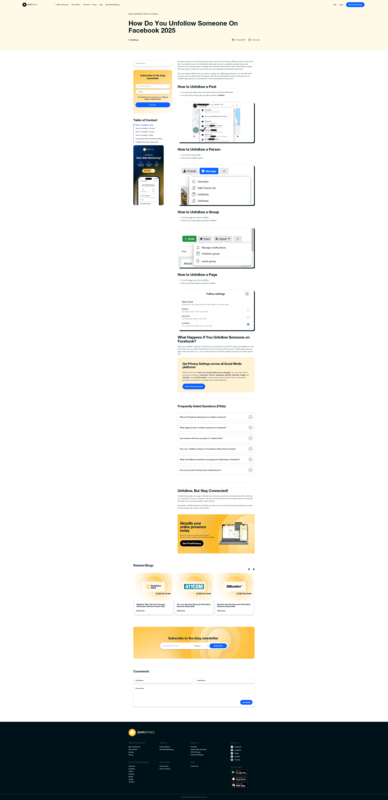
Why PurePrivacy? (63, 4)
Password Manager (197, 755)
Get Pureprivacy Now (194, 386)
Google (131, 779)
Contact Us (194, 766)
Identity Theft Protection (199, 749)
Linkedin (237, 756)
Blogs (130, 14)
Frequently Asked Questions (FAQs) (149, 139)
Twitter (131, 771)
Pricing (94, 4)
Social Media (138, 14)
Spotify (131, 776)
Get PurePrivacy (355, 5)
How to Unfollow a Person (145, 128)
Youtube (237, 760)
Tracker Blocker (165, 747)
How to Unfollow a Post (144, 125)
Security (131, 752)
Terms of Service (165, 769)
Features (86, 4)
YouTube (131, 782)
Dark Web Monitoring (112, 4)
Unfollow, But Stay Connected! (147, 142)
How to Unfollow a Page (144, 135)
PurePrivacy (135, 40)
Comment (246, 702)
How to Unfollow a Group (145, 132)
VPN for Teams (195, 752)
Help (334, 4)
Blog (101, 4)
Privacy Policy (156, 99)
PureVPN (194, 747)
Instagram (132, 769)
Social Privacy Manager (139, 762)
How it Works (76, 4)
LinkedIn (131, 774)
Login (341, 4)
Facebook (132, 766)
